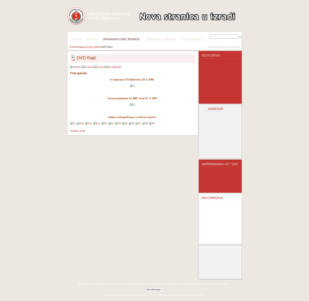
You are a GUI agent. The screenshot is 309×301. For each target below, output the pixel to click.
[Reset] (240, 37)
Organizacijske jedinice (90, 47)
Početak (74, 131)
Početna (73, 47)
